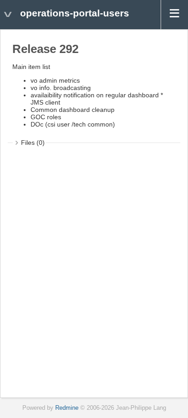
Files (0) (33, 142)
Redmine (66, 408)
